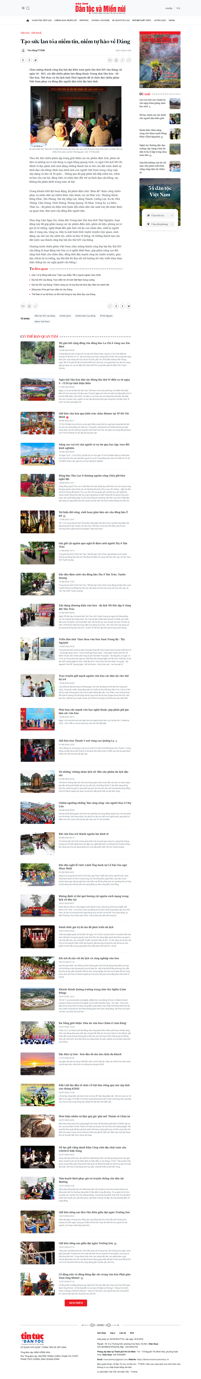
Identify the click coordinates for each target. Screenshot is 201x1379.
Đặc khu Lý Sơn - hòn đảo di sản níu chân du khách (90, 1054)
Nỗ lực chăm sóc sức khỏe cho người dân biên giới (152, 116)
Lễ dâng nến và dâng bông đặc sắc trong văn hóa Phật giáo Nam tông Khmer (95, 1276)
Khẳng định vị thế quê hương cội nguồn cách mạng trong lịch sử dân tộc (94, 897)
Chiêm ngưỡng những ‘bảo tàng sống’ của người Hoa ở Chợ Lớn (95, 804)
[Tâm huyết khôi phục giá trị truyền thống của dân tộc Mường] (38, 1188)
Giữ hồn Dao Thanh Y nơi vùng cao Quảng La (87, 740)
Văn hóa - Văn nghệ (100, 20)
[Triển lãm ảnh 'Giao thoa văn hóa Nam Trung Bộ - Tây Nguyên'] (38, 649)
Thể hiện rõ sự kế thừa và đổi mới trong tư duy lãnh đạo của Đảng (63, 294)
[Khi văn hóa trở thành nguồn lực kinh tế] (38, 843)
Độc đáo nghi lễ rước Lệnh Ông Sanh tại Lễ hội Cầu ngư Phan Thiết (93, 866)
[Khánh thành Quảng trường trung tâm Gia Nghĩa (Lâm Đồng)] (38, 999)
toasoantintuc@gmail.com (115, 1359)
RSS (132, 1333)
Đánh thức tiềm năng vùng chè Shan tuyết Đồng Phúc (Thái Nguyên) (153, 133)
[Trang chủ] (27, 20)
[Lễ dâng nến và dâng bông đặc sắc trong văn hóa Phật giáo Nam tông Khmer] (38, 1284)
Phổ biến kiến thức (141, 20)
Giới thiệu (101, 1333)
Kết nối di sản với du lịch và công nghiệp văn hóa (89, 958)
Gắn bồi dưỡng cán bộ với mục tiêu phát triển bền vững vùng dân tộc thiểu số (152, 167)
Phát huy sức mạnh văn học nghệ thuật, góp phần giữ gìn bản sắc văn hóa (94, 711)
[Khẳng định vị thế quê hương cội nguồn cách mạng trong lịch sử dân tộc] (38, 905)
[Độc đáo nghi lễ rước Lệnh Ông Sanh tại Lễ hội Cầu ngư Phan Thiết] (38, 874)
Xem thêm (76, 1302)
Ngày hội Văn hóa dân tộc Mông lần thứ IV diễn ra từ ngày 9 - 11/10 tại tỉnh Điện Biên (94, 381)
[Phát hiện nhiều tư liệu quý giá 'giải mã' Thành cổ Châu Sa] (38, 1126)
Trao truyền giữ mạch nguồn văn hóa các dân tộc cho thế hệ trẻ (94, 677)
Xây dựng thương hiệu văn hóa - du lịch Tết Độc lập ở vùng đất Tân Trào (95, 607)
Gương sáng (160, 20)
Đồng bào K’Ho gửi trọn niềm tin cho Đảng (52, 289)
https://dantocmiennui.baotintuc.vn (153, 1359)
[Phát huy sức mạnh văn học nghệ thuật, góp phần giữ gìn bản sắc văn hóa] (38, 719)
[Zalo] (23, 60)
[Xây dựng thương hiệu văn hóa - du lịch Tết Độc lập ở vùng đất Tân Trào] (38, 615)
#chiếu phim (65, 316)
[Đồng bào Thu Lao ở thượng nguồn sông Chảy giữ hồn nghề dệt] (38, 485)
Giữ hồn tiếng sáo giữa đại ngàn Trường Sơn (86, 1243)
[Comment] (128, 60)
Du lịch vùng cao (121, 20)
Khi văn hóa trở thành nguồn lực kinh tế (84, 833)
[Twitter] (35, 60)
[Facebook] (29, 60)
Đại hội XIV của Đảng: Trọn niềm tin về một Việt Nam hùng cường (63, 280)
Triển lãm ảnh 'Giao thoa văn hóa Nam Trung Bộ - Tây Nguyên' (92, 641)
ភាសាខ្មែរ (168, 8)
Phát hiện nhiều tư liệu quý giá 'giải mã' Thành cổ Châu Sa (94, 1116)
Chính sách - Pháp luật (65, 20)
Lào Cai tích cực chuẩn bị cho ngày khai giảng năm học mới (152, 103)
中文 (178, 8)
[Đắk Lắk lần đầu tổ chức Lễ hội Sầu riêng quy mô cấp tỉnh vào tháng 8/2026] (38, 1094)
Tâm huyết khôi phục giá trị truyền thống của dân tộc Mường (91, 1180)
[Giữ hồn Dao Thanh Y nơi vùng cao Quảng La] (38, 750)
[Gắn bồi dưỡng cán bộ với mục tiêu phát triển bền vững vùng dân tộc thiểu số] (175, 166)
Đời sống (84, 20)
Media (172, 20)
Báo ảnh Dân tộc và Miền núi (101, 8)
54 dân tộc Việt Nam (42, 20)
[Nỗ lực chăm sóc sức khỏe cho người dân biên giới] (175, 118)
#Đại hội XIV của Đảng (45, 316)
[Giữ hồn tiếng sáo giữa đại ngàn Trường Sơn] (38, 1253)
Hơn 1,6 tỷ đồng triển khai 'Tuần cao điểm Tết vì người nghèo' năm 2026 (66, 275)
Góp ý (112, 1333)
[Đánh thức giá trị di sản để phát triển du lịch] (38, 936)
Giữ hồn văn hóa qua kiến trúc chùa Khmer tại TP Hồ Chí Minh (94, 415)
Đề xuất (144, 94)
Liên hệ (122, 1333)
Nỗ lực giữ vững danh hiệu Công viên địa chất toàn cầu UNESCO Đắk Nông (92, 1149)
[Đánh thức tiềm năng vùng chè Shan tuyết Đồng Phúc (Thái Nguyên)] (175, 133)
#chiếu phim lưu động (85, 316)
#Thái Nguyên (106, 316)
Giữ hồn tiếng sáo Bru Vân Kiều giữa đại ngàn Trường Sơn (94, 1212)
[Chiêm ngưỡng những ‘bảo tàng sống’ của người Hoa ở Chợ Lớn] (38, 812)
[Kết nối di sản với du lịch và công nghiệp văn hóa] (38, 968)
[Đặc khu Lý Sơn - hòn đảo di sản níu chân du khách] (38, 1064)
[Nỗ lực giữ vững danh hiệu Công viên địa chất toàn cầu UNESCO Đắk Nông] (38, 1157)
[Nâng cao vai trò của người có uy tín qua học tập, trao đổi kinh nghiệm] (38, 454)
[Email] (109, 60)
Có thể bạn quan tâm (39, 337)
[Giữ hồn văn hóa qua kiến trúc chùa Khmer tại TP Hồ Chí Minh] (38, 423)
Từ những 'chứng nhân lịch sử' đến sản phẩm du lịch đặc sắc (93, 773)
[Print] (116, 60)
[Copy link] (122, 60)
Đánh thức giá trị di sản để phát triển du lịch (86, 927)
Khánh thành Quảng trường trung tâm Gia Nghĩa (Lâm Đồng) (92, 991)
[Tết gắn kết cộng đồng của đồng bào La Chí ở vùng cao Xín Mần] (38, 352)
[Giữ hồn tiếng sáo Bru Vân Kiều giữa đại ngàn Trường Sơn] (38, 1222)
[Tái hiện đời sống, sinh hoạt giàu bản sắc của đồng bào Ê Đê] (38, 521)
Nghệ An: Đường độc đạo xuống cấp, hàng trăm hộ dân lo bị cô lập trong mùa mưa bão (153, 150)
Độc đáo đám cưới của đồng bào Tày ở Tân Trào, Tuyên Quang (92, 576)
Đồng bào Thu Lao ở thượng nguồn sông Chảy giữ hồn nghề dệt (92, 477)
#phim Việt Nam (42, 321)
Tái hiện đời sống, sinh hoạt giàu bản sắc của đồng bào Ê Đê (93, 513)
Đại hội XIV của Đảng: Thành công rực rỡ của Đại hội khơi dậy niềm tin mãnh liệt (70, 284)
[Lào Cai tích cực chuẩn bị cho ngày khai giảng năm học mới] (175, 103)
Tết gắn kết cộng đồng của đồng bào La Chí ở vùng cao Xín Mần (94, 344)
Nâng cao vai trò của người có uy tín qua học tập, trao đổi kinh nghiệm (94, 446)
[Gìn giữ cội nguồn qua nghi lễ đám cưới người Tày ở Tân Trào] (38, 553)
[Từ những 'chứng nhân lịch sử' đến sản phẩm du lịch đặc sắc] (38, 781)
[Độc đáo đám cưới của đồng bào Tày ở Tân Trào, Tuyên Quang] (38, 584)
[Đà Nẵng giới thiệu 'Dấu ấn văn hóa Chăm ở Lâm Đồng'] (38, 1032)
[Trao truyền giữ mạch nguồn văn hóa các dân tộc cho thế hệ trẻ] (38, 685)
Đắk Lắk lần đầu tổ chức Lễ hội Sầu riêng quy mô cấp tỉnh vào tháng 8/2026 (94, 1086)
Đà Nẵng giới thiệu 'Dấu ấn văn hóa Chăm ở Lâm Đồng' (93, 1023)
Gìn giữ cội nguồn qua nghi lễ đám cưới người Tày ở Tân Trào (93, 545)
